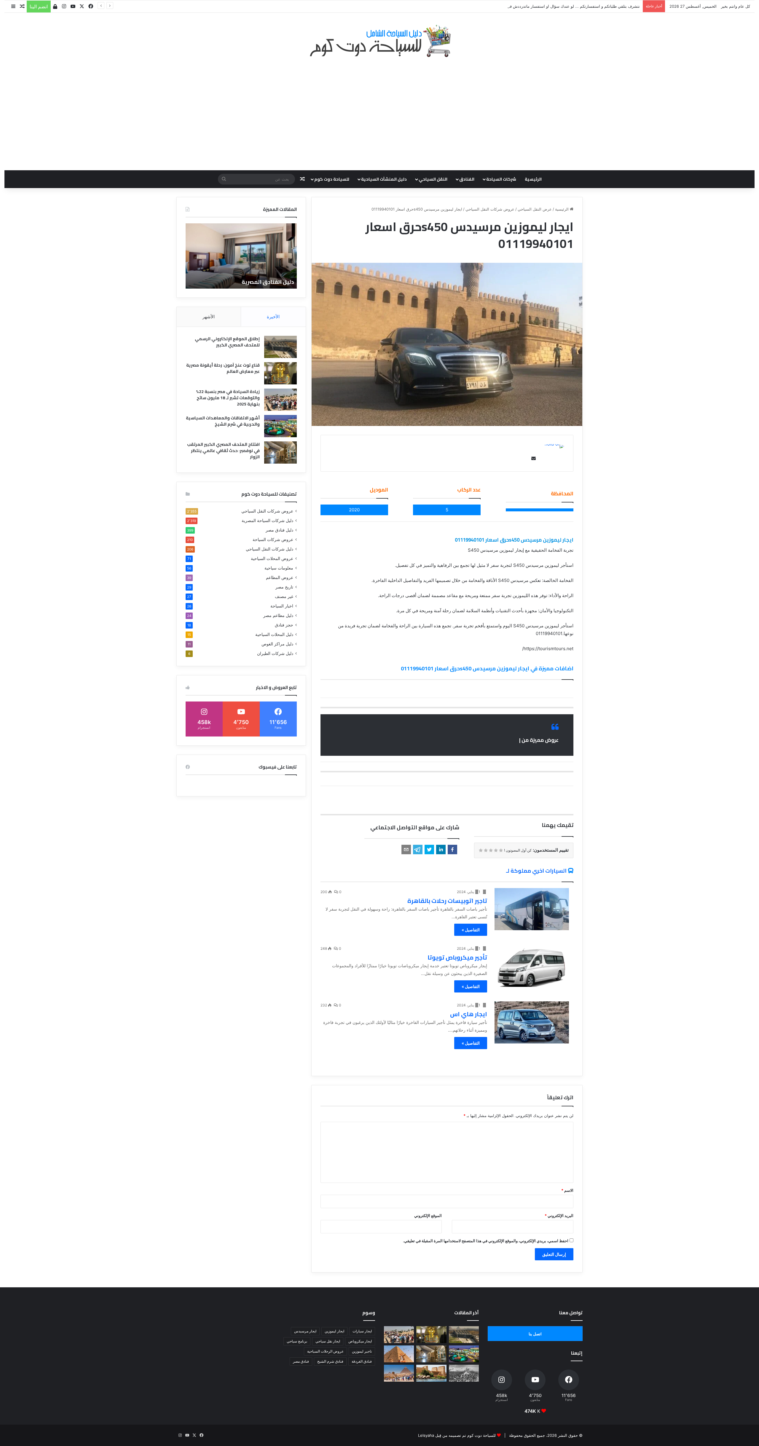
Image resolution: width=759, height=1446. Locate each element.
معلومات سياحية (278, 568)
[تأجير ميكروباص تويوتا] (532, 966)
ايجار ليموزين (334, 1331)
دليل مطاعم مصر (278, 615)
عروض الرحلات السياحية (325, 1351)
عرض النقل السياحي (535, 209)
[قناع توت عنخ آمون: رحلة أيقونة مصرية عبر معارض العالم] (280, 373)
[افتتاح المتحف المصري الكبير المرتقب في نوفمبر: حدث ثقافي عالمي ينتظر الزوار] (280, 452)
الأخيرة (273, 316)
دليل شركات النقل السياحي (269, 549)
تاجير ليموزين (362, 1351)
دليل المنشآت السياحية (384, 179)
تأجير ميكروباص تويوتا (457, 957)
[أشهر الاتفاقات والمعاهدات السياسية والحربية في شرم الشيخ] (280, 426)
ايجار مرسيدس (305, 1331)
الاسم (567, 1190)
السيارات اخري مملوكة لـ (536, 871)
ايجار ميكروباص (360, 1341)
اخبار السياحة (281, 606)
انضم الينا (39, 6)
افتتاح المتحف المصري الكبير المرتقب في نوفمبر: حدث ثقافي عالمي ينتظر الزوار (223, 450)
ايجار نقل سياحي (327, 1341)
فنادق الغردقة (362, 1361)
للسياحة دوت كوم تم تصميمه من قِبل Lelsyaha (457, 1435)
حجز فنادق (284, 625)
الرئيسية (533, 179)
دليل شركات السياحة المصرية (267, 520)
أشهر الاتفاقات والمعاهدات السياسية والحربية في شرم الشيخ (223, 421)
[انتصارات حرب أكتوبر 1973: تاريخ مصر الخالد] (464, 1373)
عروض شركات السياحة (273, 539)
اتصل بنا (535, 1334)
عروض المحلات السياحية (272, 558)
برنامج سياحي (297, 1341)
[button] (452, 849)
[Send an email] (532, 458)
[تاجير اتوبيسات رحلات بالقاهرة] (532, 909)
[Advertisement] (379, 110)
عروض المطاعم (279, 577)
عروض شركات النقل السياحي (489, 209)
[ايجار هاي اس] (532, 1022)
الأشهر (208, 316)
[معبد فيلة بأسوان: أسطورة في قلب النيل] (431, 1373)
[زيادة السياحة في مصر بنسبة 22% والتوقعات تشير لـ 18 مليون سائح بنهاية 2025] (280, 400)
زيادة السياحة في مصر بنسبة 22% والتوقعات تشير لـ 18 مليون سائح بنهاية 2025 (228, 398)
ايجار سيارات (362, 1331)
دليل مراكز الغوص (277, 644)
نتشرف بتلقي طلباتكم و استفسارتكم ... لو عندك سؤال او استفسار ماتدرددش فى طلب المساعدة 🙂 (557, 6)
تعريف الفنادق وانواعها (264, 282)
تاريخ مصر (284, 587)
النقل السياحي (433, 179)
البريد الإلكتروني (559, 1215)
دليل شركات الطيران (275, 653)
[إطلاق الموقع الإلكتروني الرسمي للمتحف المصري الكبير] (280, 347)
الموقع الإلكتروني (428, 1215)
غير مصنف (284, 596)
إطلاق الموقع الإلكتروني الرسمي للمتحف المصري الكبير (227, 342)
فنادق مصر (301, 1361)
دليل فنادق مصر (279, 530)
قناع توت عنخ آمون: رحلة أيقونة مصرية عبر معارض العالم (223, 368)
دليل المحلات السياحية (274, 634)
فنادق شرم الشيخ (330, 1361)
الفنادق (466, 179)
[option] (241, 256)
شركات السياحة (501, 179)
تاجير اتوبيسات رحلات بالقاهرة (447, 900)
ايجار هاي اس (468, 1013)
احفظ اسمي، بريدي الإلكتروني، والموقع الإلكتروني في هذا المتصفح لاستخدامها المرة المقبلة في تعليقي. (485, 1240)
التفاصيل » (471, 929)
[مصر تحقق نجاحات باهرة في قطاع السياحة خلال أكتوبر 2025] (399, 1373)
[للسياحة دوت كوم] (379, 41)
